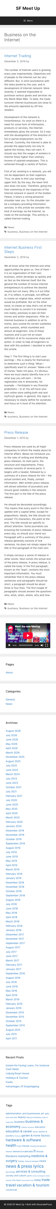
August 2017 (13, 947)
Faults (9, 1082)
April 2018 (11, 917)
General (10, 699)
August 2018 (13, 899)
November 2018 (15, 886)
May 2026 (11, 744)
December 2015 (15, 1012)
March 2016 (12, 999)
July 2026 (11, 735)
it (34, 1151)
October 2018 (13, 891)
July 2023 (11, 778)
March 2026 (13, 752)
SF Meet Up (28, 8)
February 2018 (14, 925)
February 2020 (14, 821)
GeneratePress (44, 1204)
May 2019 (11, 860)
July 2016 (11, 982)
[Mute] (41, 645)
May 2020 (11, 808)
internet (9, 1151)
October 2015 (13, 1021)
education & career (19, 1131)
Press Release (16, 432)
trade (46, 1180)
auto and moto (11, 1117)
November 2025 (15, 756)
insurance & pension (38, 1146)
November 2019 (15, 834)
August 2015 (13, 1029)
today (37, 1179)
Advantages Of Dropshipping (22, 1086)
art (42, 1113)
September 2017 (15, 943)
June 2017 (12, 956)
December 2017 (15, 934)
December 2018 (15, 882)
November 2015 (15, 1016)
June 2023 (12, 782)
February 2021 (14, 795)
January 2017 (13, 969)
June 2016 (12, 986)
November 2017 (15, 938)
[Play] (9, 645)
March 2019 (12, 869)
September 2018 (15, 895)
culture (24, 1127)
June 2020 (12, 804)
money (21, 1161)
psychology (10, 1172)
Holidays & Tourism (17, 1077)
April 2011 (11, 1038)
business (13, 231)
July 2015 (11, 1034)
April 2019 (11, 865)
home (19, 1146)
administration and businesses (23, 1113)
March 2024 (13, 774)
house (25, 1145)
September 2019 (15, 843)
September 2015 (15, 1025)
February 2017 (14, 964)
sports (29, 1176)
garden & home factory (35, 1135)
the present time (27, 1180)
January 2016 (13, 1008)
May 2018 (11, 912)
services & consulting (30, 1171)
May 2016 (11, 990)
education (40, 1127)
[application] (28, 635)
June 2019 (12, 856)
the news (16, 1180)
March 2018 (12, 921)
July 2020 (11, 800)
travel (11, 1185)
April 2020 (12, 813)
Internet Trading (17, 56)
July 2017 (11, 951)
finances (18, 1136)
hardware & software (23, 1140)
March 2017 (12, 960)
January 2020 (14, 826)
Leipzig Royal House (17, 1073)
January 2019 (13, 878)
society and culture (16, 1175)
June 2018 (12, 908)
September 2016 (15, 973)
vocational (11, 1189)
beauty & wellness (33, 1117)
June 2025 (12, 770)
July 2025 (11, 765)
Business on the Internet (33, 231)
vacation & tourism (33, 1185)
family (35, 1132)
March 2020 (13, 817)
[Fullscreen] (46, 645)
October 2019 (14, 839)
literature (11, 1156)
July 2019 (11, 852)
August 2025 (13, 761)
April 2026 (12, 748)
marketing (24, 1156)
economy (31, 1127)
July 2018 (11, 904)
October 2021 (13, 787)
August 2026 (13, 730)
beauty (22, 1117)
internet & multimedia (23, 1151)
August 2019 (13, 847)
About (9, 672)
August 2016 (13, 977)
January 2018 (13, 930)
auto (47, 1113)
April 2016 (11, 995)
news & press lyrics (25, 1166)
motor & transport (32, 1161)
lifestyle (39, 1151)
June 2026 (12, 739)
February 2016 (14, 1003)
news (42, 1160)
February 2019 (14, 873)
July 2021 (11, 791)
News (11, 227)
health (11, 1145)
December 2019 (15, 830)
